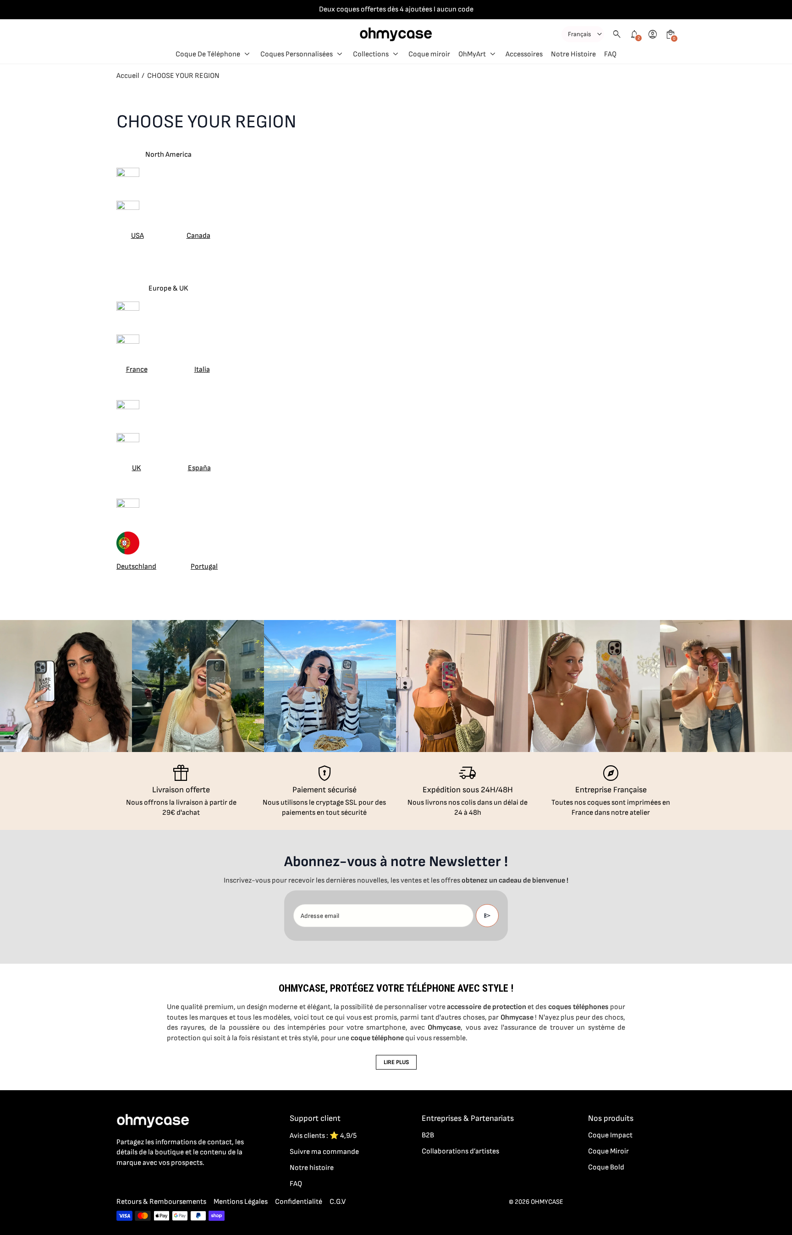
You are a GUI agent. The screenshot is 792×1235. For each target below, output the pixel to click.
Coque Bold (606, 1167)
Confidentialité (298, 1201)
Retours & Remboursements (161, 1201)
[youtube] (176, 1182)
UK (136, 468)
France (137, 369)
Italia (202, 369)
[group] (66, 686)
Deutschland (136, 566)
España (199, 468)
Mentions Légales (241, 1201)
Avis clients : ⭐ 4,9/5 (323, 1135)
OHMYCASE (547, 1202)
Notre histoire (312, 1168)
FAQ (296, 1184)
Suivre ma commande (324, 1151)
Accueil (127, 75)
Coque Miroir (608, 1151)
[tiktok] (158, 1182)
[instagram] (140, 1182)
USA (137, 235)
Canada (198, 235)
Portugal (204, 566)
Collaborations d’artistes (460, 1151)
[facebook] (121, 1182)
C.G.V (338, 1201)
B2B (428, 1135)
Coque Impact (610, 1135)
